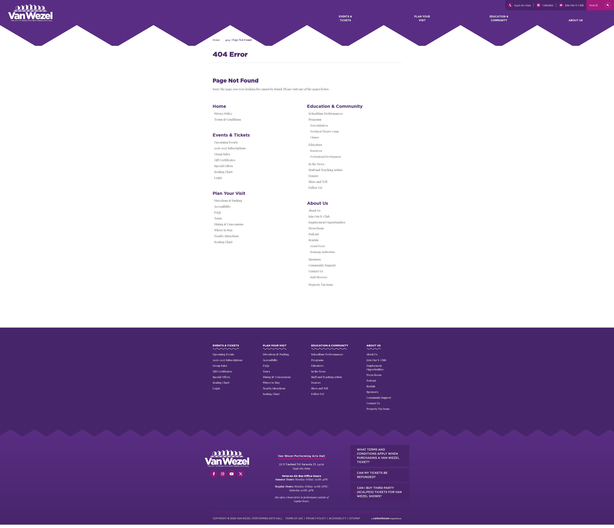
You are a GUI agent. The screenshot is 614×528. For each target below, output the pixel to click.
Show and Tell (318, 182)
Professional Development (325, 156)
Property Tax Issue (321, 285)
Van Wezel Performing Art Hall (26, 5)
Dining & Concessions (228, 224)
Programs (315, 119)
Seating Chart (223, 172)
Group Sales (222, 154)
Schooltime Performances (326, 113)
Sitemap (354, 518)
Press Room (316, 228)
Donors (313, 176)
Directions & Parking (228, 201)
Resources (316, 150)
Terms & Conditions (227, 119)
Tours (218, 218)
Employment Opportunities (327, 222)
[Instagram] (222, 474)
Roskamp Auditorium (322, 252)
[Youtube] (231, 474)
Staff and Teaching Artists (325, 170)
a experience (386, 518)
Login (218, 178)
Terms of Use (294, 518)
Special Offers (223, 166)
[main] (307, 174)
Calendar (548, 5)
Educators (315, 145)
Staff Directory (318, 277)
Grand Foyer (317, 246)
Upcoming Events (226, 142)
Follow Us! (315, 188)
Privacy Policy (223, 113)
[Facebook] (213, 474)
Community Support (322, 265)
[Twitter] (240, 474)
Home (219, 106)
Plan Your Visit (422, 18)
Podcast (314, 234)
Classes (314, 137)
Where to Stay (223, 230)
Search (594, 5)
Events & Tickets (345, 18)
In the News (316, 164)
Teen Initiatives (319, 125)
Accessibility (222, 206)
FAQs (217, 212)
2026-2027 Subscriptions (230, 148)
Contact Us (316, 271)
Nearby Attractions (226, 236)
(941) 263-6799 (522, 5)
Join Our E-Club (574, 5)
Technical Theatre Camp (324, 131)
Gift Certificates (224, 160)
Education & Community (499, 18)
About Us (576, 20)
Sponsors (315, 259)
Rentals (314, 240)
